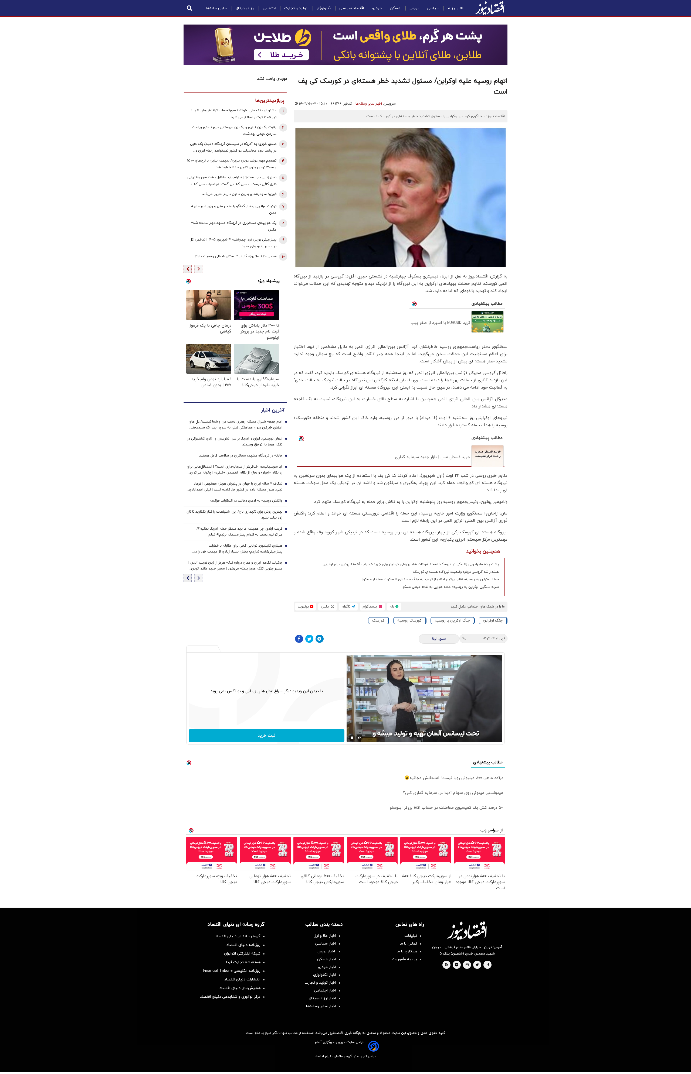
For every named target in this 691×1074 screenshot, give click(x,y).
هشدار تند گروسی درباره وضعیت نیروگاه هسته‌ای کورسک (456, 571)
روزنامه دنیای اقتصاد (243, 945)
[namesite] (490, 8)
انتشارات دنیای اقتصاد (242, 979)
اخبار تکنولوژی (324, 974)
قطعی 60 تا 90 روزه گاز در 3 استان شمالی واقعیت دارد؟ (235, 256)
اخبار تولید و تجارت (320, 982)
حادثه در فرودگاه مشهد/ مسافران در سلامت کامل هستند (240, 455)
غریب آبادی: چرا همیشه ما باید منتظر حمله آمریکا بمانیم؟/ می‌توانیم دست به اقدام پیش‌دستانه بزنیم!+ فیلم (239, 531)
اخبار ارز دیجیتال (322, 998)
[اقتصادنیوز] (467, 930)
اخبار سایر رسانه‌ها (368, 103)
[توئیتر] (309, 639)
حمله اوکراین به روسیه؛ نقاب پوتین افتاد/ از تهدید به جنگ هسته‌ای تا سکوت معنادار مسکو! (431, 579)
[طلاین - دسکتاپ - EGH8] (345, 45)
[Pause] (352, 738)
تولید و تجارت (296, 8)
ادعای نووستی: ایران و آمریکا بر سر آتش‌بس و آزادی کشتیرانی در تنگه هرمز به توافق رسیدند (234, 441)
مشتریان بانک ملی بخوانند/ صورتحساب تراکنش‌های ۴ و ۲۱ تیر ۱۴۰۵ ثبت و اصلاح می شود (233, 114)
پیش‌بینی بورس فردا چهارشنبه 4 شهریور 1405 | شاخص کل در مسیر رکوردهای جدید (233, 243)
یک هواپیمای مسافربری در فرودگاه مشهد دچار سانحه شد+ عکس (233, 226)
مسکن (395, 8)
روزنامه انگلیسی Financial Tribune (231, 970)
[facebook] (488, 965)
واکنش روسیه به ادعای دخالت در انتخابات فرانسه (246, 500)
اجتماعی (269, 8)
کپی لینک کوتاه (494, 638)
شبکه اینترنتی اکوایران (242, 953)
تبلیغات (410, 935)
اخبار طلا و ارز (325, 935)
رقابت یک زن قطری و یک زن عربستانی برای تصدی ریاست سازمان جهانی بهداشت (234, 130)
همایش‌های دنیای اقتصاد (239, 988)
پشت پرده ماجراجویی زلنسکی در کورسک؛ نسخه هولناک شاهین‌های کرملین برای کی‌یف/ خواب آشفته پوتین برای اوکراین (411, 564)
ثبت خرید (266, 736)
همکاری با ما (407, 951)
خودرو (377, 8)
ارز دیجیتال (245, 8)
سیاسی (433, 8)
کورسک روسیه (409, 620)
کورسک (378, 620)
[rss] (446, 965)
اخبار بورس (326, 951)
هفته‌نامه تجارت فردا (243, 962)
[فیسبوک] (299, 639)
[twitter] (477, 965)
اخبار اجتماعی (325, 990)
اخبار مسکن (326, 959)
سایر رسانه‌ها (217, 8)
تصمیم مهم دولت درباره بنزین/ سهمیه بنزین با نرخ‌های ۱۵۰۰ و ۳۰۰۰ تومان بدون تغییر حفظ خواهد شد (231, 164)
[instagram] (467, 965)
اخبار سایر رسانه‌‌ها (321, 1006)
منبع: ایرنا (439, 639)
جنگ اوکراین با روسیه (452, 620)
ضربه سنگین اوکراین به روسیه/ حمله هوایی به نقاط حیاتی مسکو (450, 587)
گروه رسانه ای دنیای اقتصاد (237, 936)
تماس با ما (408, 943)
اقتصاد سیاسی (351, 8)
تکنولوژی (324, 8)
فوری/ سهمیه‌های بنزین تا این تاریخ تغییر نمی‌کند (239, 194)
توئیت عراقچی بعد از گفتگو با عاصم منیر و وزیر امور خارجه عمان (233, 209)
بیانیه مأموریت (404, 959)
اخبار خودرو (327, 967)
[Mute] (359, 738)
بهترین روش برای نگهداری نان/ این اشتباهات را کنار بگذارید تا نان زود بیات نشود (234, 514)
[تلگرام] (320, 639)
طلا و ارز (458, 8)
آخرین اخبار (272, 410)
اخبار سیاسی (325, 943)
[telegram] (456, 965)
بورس (414, 8)
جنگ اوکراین (493, 620)
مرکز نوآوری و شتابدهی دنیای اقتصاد (230, 996)
